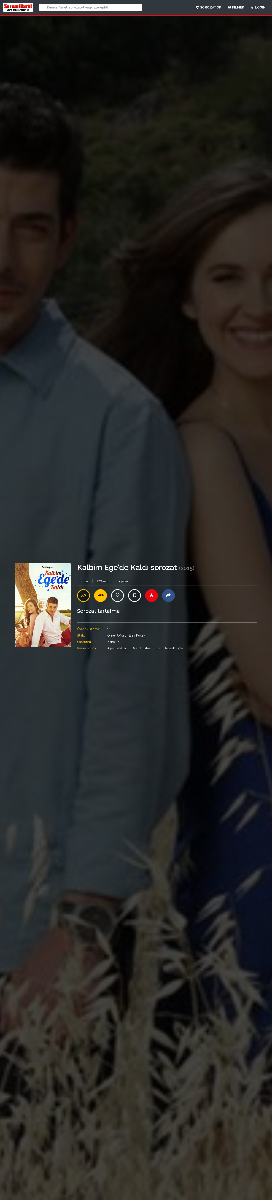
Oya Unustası (142, 648)
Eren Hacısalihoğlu (169, 648)
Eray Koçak (137, 635)
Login (260, 7)
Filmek (237, 7)
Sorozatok (210, 7)
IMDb (100, 595)
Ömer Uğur (116, 635)
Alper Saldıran (118, 648)
